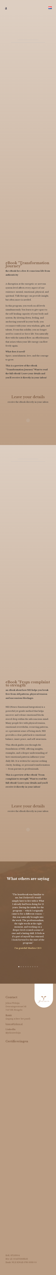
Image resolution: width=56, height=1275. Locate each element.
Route (9, 1015)
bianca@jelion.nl (14, 1024)
